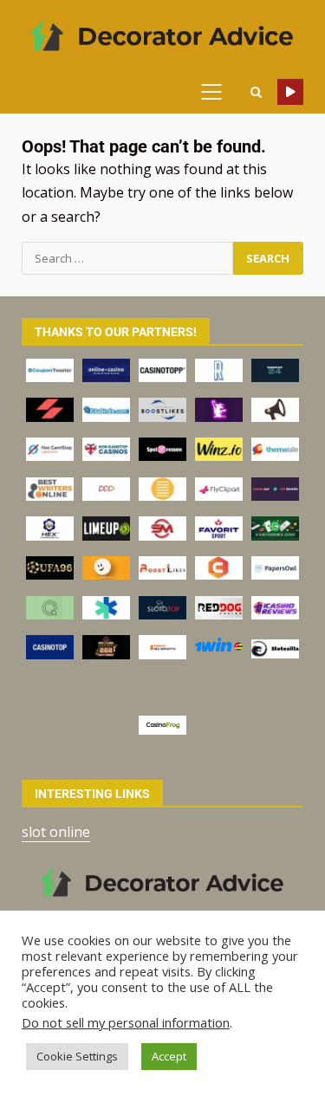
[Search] (255, 92)
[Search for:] (127, 258)
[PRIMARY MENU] (217, 91)
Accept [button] (169, 1056)
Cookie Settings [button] (77, 1056)
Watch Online (290, 92)
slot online (56, 831)
